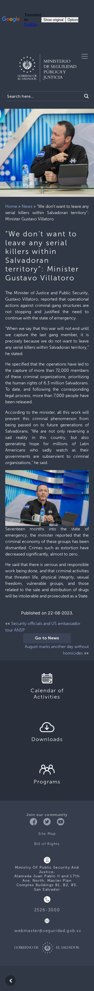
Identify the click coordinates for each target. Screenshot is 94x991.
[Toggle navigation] (85, 56)
